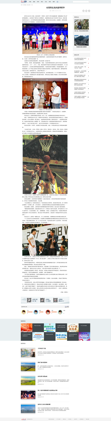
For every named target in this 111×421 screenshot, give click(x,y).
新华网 (53, 10)
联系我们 (70, 419)
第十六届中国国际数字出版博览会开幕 (47, 390)
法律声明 (75, 419)
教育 (54, 1)
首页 (21, 4)
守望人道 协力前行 (37, 325)
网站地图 (87, 419)
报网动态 (64, 419)
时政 (30, 1)
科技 (50, 1)
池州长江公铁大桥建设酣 (44, 404)
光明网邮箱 (81, 419)
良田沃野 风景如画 (42, 376)
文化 (46, 1)
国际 (34, 1)
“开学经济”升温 (42, 348)
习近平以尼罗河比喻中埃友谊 (80, 62)
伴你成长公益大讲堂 (49, 334)
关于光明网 (58, 419)
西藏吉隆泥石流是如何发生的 (80, 79)
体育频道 (24, 4)
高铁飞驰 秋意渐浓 (42, 362)
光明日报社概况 (51, 419)
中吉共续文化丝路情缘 (79, 63)
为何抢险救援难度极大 (79, 80)
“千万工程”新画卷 (83, 325)
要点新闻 (28, 4)
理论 (42, 1)
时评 (38, 1)
